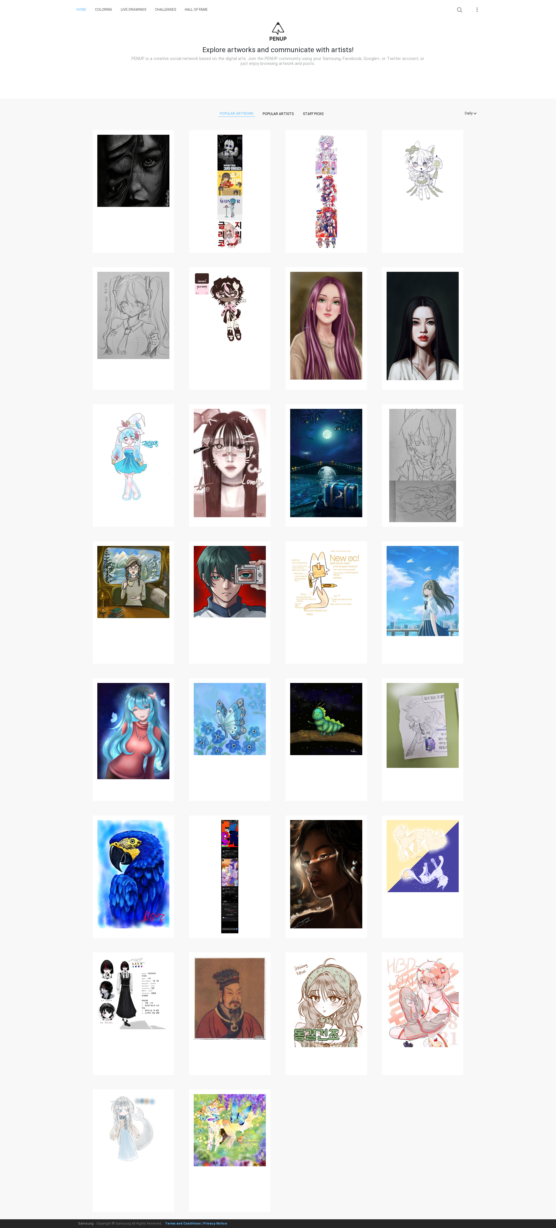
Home (81, 10)
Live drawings (133, 10)
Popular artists (278, 114)
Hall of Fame (196, 10)
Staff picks (313, 114)
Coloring (103, 10)
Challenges (165, 10)
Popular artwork (236, 114)
